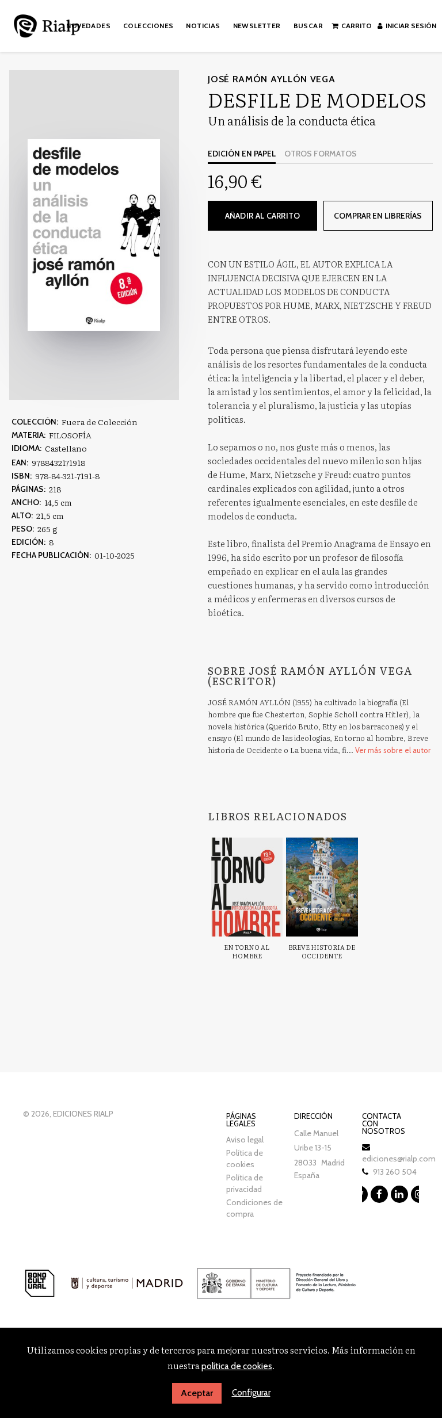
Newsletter (257, 25)
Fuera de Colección (100, 422)
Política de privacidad (244, 1183)
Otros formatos (320, 153)
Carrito (356, 25)
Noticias (203, 25)
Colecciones (148, 25)
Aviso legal (245, 1139)
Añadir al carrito (262, 216)
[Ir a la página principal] (47, 23)
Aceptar (197, 1393)
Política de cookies (244, 1158)
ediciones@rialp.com (399, 1158)
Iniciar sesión (411, 25)
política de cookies (236, 1366)
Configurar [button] (251, 1393)
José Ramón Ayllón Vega (271, 79)
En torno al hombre (246, 951)
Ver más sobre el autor (392, 750)
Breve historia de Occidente (321, 951)
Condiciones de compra (254, 1208)
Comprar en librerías (378, 216)
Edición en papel (242, 153)
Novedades (88, 25)
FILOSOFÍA (70, 435)
